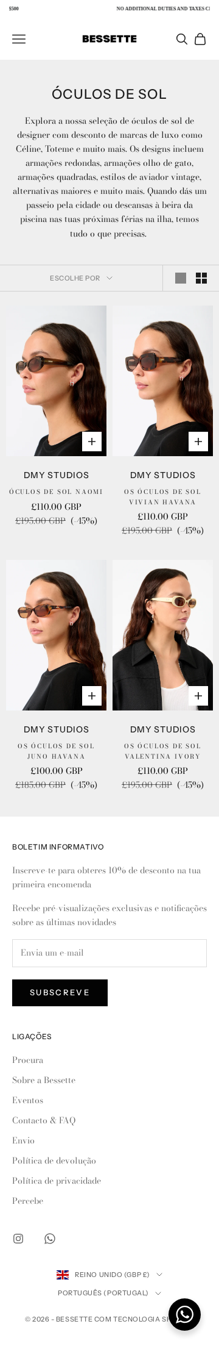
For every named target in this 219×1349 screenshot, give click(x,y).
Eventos (27, 1100)
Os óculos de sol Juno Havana (56, 751)
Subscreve (60, 992)
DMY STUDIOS (56, 475)
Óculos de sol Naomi (56, 491)
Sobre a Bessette (43, 1080)
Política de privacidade (56, 1180)
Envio (23, 1140)
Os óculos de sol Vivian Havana (162, 497)
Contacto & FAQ (43, 1120)
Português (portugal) (103, 1293)
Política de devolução (54, 1160)
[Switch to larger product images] (180, 278)
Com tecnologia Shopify (144, 1319)
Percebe (27, 1201)
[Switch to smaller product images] (201, 278)
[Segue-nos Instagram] (18, 1239)
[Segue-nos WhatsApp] (50, 1239)
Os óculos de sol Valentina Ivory (162, 751)
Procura (27, 1060)
